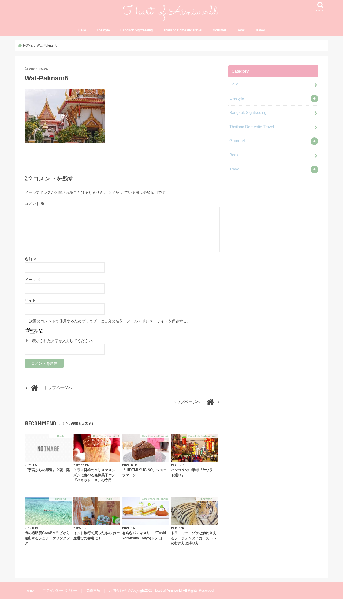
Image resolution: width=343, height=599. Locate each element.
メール (33, 279)
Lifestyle (103, 30)
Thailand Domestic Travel (182, 30)
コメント (34, 204)
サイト (30, 300)
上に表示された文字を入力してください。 (60, 340)
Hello (82, 30)
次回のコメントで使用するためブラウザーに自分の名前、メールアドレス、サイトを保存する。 (110, 321)
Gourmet (219, 30)
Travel (260, 30)
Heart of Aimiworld (168, 591)
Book (241, 30)
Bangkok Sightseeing (136, 30)
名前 (31, 259)
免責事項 (93, 591)
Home (29, 591)
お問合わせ (117, 591)
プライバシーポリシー (60, 591)
